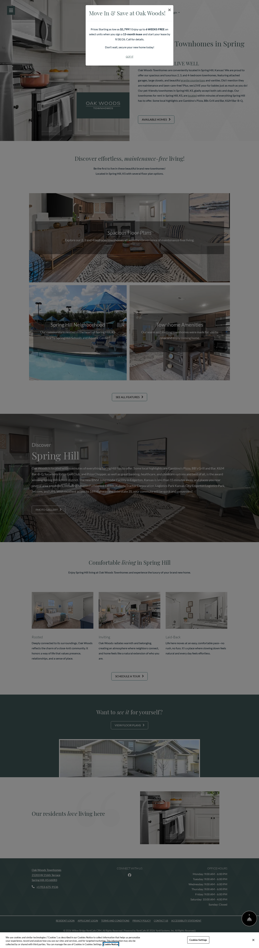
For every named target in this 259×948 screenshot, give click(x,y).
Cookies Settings (198, 939)
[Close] (253, 940)
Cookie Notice (111, 944)
